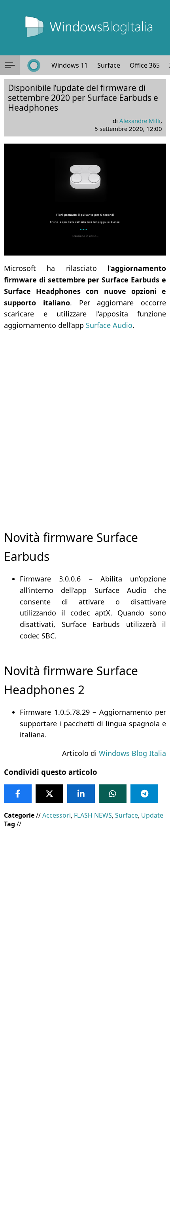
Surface (108, 65)
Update (152, 815)
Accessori (56, 815)
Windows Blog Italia (132, 753)
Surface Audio (109, 325)
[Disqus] (85, 1122)
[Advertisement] (85, 423)
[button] (10, 65)
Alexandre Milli (140, 121)
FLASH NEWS (93, 815)
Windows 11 (69, 65)
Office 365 (145, 65)
